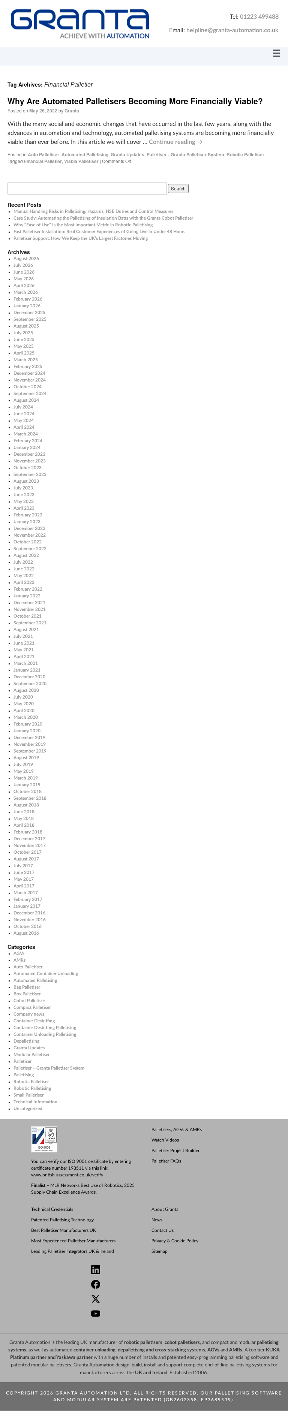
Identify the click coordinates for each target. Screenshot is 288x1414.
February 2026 (28, 299)
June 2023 (24, 494)
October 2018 (28, 791)
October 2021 (28, 616)
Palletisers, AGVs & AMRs (177, 1129)
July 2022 (23, 562)
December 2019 (29, 737)
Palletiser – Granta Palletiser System (49, 1068)
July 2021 (23, 636)
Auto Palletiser (43, 154)
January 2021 (27, 670)
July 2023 (23, 488)
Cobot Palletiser (29, 1000)
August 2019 (26, 758)
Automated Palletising (85, 154)
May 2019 (24, 771)
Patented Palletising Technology (62, 1220)
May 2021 (24, 650)
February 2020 (28, 724)
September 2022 (30, 548)
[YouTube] (147, 1314)
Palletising (24, 1075)
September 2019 (30, 751)
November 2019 (30, 744)
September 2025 (30, 319)
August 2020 (26, 690)
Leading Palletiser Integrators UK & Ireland (72, 1251)
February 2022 (28, 589)
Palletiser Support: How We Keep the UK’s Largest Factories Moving (81, 238)
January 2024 (27, 447)
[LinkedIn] (147, 1270)
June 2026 (24, 272)
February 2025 (28, 366)
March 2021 (26, 663)
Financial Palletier (43, 161)
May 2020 (24, 704)
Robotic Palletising (32, 1088)
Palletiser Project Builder (176, 1150)
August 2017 (26, 859)
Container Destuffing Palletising (45, 1027)
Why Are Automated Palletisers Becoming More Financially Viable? (135, 100)
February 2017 (28, 899)
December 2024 (29, 373)
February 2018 (28, 832)
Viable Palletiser (81, 161)
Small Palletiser (29, 1095)
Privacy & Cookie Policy (175, 1241)
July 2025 (23, 333)
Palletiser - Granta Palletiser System (185, 154)
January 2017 (27, 906)
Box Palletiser (27, 994)
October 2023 (28, 467)
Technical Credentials (52, 1209)
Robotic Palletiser (245, 154)
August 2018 (26, 805)
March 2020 (26, 717)
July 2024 (23, 407)
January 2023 (27, 521)
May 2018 (24, 818)
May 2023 (24, 501)
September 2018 (30, 798)
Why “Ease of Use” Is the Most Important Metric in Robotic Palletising (83, 225)
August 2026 (26, 258)
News (157, 1220)
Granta (71, 110)
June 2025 (24, 339)
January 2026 (27, 306)
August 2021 (26, 629)
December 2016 (29, 913)
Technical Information (35, 1102)
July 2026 (23, 265)
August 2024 (26, 400)
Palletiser (23, 1061)
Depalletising (26, 1041)
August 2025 (26, 326)
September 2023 (30, 474)
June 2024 (24, 413)
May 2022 (24, 575)
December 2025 (29, 312)
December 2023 (29, 454)
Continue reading (175, 142)
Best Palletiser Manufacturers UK (63, 1230)
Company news (29, 1014)
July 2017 (23, 865)
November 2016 (30, 919)
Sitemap (160, 1251)
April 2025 (24, 353)
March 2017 (26, 892)
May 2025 (24, 346)
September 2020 (30, 683)
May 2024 (24, 420)
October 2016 (28, 926)
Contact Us (163, 1230)
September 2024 (30, 393)
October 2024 (28, 387)
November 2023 (30, 461)
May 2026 (24, 279)
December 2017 (29, 838)
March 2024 (26, 434)
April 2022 (24, 582)
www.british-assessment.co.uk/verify (67, 1175)
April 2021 (24, 656)
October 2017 (28, 852)
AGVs (19, 953)
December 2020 (29, 677)
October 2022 (28, 542)
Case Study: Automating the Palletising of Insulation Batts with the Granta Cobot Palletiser (103, 218)
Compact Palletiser (32, 1007)
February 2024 (28, 440)
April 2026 (24, 285)
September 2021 (30, 623)
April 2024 (24, 427)
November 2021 (30, 609)
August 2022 (26, 555)
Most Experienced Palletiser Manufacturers (73, 1241)
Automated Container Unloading (46, 973)
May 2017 (24, 879)
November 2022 (30, 535)
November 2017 (30, 845)
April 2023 (24, 508)
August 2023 (26, 481)
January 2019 (27, 785)
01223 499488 (259, 17)
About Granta (165, 1209)
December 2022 (29, 528)
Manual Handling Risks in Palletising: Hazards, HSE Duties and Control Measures (93, 211)
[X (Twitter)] (147, 1299)
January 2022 (27, 596)
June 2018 (24, 811)
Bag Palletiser (27, 987)
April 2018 (24, 825)
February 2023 (28, 515)
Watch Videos (165, 1140)
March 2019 (26, 778)
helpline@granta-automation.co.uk (232, 30)
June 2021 (24, 643)
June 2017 (24, 872)
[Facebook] (147, 1285)
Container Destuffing (34, 1021)
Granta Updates (127, 154)
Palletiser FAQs (166, 1161)
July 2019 (23, 764)
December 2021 (29, 602)
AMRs (20, 960)
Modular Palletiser (32, 1054)
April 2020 (24, 710)
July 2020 (23, 697)
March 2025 (26, 360)
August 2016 (26, 933)
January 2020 (27, 731)
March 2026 (26, 292)
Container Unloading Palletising (45, 1034)
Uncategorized (28, 1108)
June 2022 (24, 569)
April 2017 (24, 886)
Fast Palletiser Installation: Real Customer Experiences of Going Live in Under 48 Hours (99, 231)
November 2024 (30, 380)
